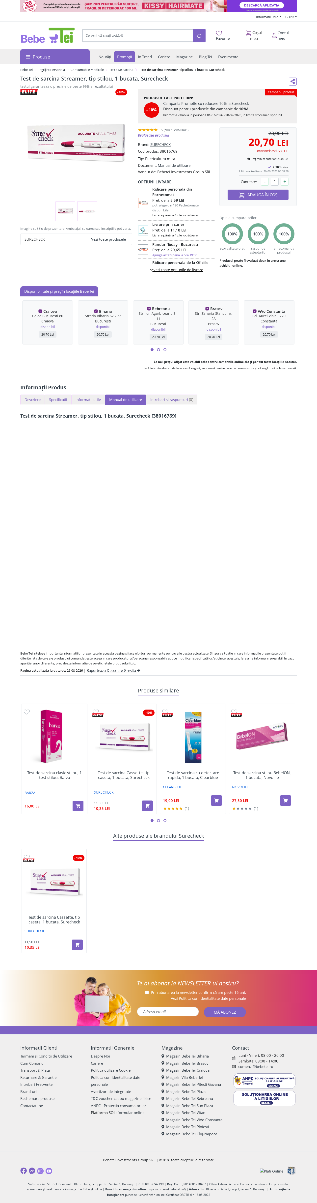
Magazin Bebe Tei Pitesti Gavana (193, 1084)
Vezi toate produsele (108, 239)
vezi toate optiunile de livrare (178, 269)
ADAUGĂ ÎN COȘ (261, 195)
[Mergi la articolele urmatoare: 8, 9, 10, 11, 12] (165, 349)
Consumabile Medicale (87, 69)
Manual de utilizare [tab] (125, 399)
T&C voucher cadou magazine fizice (121, 1098)
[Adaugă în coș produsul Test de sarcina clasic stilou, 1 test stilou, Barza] (78, 806)
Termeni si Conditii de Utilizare (46, 1056)
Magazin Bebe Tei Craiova (188, 1070)
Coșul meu (256, 35)
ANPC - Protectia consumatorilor (118, 1105)
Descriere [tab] (33, 399)
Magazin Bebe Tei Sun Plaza (189, 1105)
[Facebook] (23, 1171)
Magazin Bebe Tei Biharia (187, 1056)
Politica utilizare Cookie (111, 1070)
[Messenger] (32, 1171)
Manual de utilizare (174, 165)
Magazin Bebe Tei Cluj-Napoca (191, 1133)
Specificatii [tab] (58, 399)
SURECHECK (160, 144)
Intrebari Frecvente (36, 1084)
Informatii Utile (267, 17)
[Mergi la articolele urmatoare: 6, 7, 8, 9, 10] (158, 349)
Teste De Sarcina (121, 69)
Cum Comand (32, 1063)
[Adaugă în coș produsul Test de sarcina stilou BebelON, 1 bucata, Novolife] (285, 800)
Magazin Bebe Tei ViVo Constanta (194, 1119)
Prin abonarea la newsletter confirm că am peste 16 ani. (198, 992)
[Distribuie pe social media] (293, 82)
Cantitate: (249, 181)
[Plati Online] (271, 1171)
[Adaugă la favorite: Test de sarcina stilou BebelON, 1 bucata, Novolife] (234, 712)
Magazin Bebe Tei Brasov (187, 1063)
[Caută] (199, 35)
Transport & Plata (35, 1070)
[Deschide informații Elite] (98, 715)
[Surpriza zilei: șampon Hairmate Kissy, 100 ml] (158, 6)
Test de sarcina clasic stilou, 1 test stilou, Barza (54, 775)
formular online (131, 1112)
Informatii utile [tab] (88, 399)
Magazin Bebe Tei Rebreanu (189, 1098)
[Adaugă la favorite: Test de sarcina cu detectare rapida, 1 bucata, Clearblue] (165, 712)
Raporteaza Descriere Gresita (112, 670)
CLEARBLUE (172, 787)
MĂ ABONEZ (225, 1012)
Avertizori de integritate (111, 1091)
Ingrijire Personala (51, 69)
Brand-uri (28, 1091)
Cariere (97, 1063)
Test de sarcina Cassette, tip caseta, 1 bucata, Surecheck (124, 775)
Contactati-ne (31, 1105)
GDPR (289, 17)
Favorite (223, 38)
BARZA (30, 792)
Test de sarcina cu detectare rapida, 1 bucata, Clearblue (193, 775)
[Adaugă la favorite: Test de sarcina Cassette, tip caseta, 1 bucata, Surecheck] (96, 712)
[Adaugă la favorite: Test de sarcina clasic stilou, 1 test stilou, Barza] (27, 712)
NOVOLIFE (240, 787)
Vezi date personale (208, 998)
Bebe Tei (26, 69)
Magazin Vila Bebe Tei (184, 1077)
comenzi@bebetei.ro (255, 1066)
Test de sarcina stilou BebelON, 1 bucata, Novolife (262, 775)
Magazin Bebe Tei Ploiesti (187, 1126)
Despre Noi (100, 1056)
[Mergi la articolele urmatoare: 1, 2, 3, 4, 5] (152, 349)
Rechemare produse (37, 1098)
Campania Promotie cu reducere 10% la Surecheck (206, 103)
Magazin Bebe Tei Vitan (185, 1112)
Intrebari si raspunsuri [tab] (171, 399)
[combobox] (137, 35)
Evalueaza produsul (153, 135)
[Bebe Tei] (48, 35)
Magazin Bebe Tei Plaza (186, 1091)
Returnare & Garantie (38, 1077)
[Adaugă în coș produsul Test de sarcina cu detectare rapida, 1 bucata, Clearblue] (216, 800)
